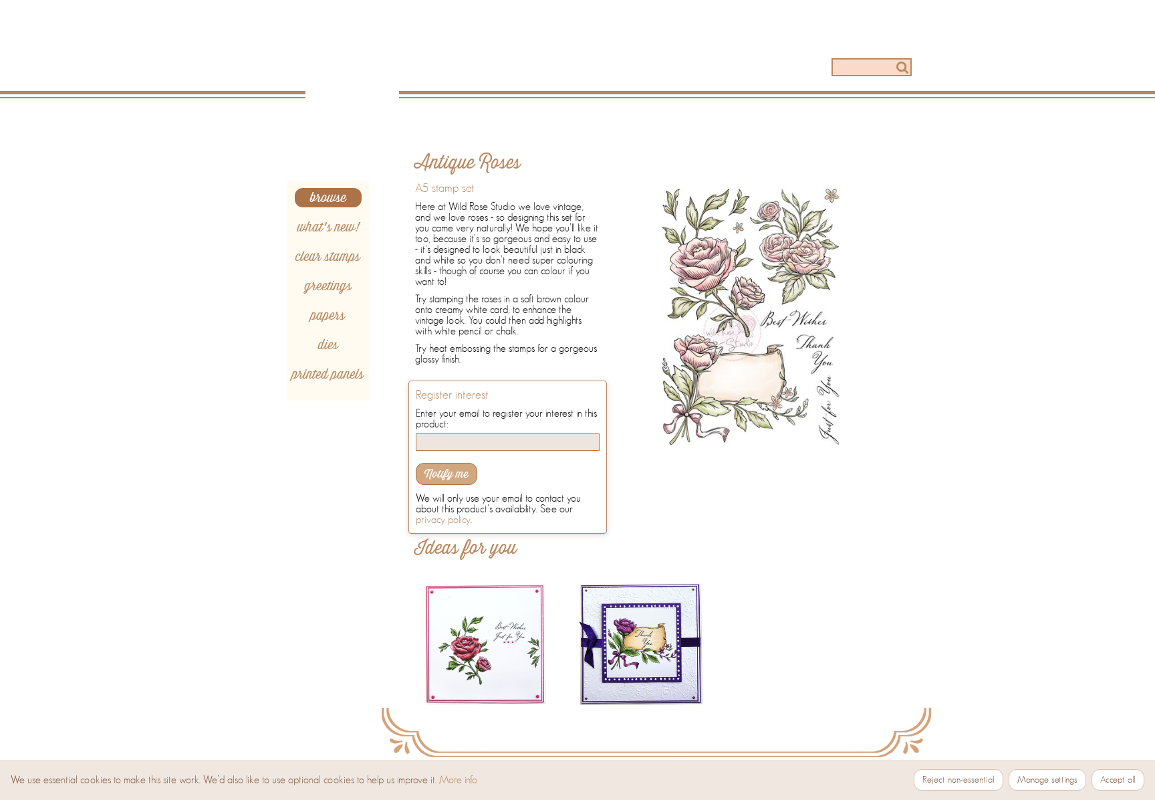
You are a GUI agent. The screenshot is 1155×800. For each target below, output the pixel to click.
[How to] (682, 68)
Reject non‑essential (958, 780)
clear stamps (327, 256)
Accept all (1118, 780)
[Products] (503, 68)
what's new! (328, 227)
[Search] (902, 67)
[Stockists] (772, 68)
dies (328, 345)
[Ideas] (593, 68)
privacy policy (443, 519)
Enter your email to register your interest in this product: (506, 418)
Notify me (446, 474)
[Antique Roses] (750, 317)
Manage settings (1047, 780)
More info (458, 780)
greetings (328, 286)
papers (328, 315)
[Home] (356, 61)
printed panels (328, 374)
